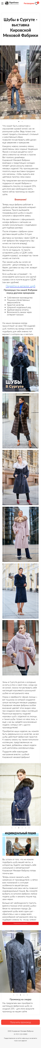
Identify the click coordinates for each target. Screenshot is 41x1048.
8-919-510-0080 (20, 1034)
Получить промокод (20, 1022)
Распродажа (29, 3)
